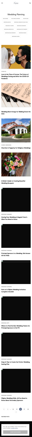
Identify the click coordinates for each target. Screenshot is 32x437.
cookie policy (14, 428)
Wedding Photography (22, 29)
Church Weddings (6, 145)
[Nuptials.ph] (16, 3)
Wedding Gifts (5, 323)
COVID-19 (3, 71)
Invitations (25, 18)
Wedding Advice (7, 22)
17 (24, 409)
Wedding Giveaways (21, 25)
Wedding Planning (6, 214)
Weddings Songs (15, 36)
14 (13, 409)
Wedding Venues (22, 32)
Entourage (5, 18)
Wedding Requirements (10, 32)
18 (28, 409)
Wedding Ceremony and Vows (21, 22)
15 (16, 409)
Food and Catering (15, 18)
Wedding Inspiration (9, 29)
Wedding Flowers (10, 25)
